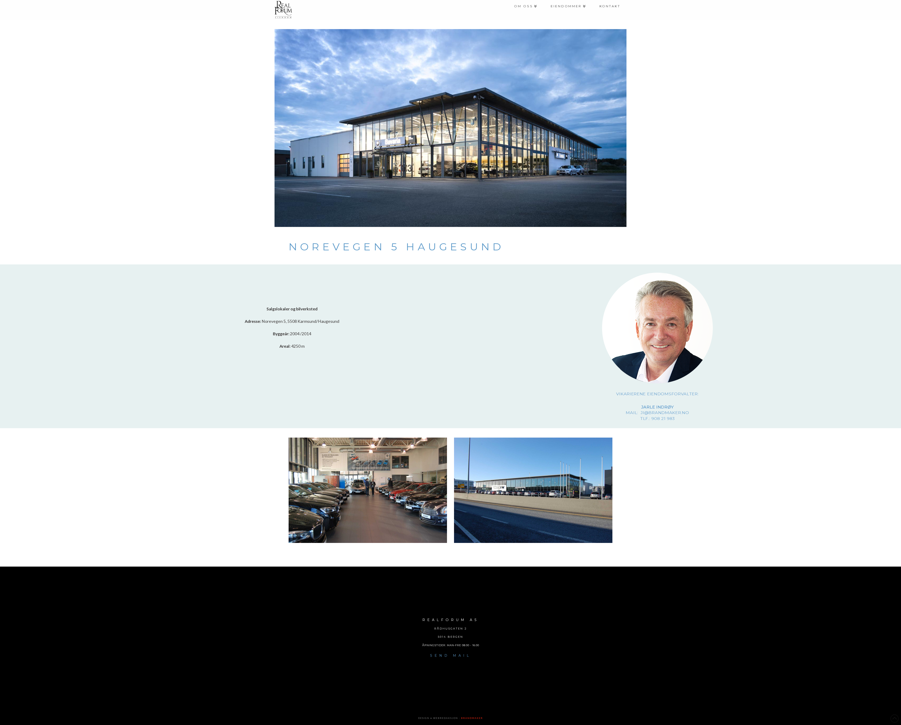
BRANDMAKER (472, 718)
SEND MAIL (450, 655)
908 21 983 (663, 418)
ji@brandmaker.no (665, 412)
